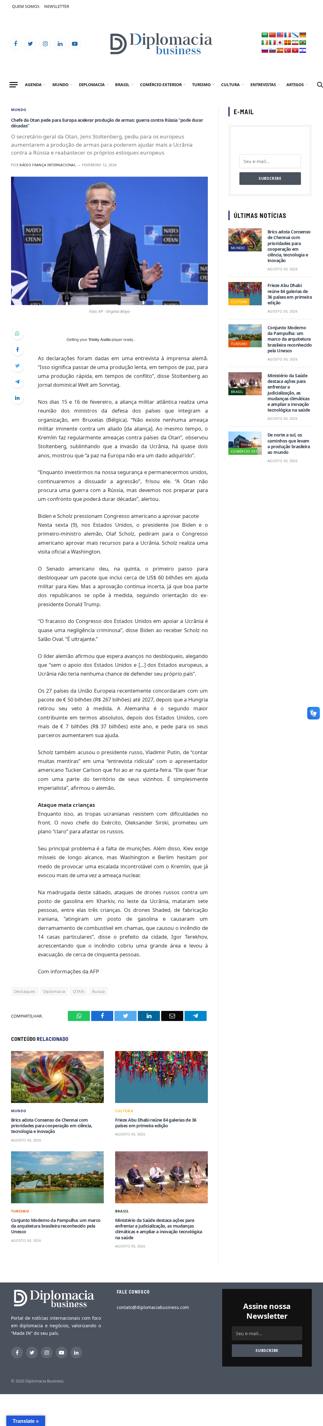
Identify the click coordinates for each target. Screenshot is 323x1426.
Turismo (201, 84)
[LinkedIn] (17, 397)
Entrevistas (263, 84)
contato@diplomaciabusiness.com (153, 1307)
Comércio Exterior (161, 84)
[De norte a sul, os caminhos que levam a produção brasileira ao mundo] (245, 443)
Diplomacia (92, 84)
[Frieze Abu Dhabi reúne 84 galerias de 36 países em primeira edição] (161, 1077)
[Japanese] (280, 43)
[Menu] (13, 85)
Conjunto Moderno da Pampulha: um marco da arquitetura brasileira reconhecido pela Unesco (56, 1226)
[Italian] (272, 43)
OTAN (78, 991)
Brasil (122, 84)
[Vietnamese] (295, 51)
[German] (302, 35)
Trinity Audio (99, 339)
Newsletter (56, 6)
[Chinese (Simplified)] (272, 35)
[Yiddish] (302, 51)
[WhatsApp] (17, 333)
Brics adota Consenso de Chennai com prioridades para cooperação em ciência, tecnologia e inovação (51, 1125)
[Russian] (264, 51)
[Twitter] (17, 365)
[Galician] (295, 35)
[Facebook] (17, 349)
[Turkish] (287, 51)
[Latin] (287, 43)
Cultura (230, 84)
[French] (287, 35)
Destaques (24, 991)
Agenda (33, 84)
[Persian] (295, 43)
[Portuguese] (302, 43)
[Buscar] (319, 85)
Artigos (295, 84)
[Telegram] (17, 381)
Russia (98, 991)
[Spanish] (280, 51)
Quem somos (25, 6)
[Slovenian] (272, 51)
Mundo (60, 84)
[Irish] (264, 43)
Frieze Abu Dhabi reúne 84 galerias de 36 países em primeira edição (156, 1123)
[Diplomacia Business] (161, 44)
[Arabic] (264, 35)
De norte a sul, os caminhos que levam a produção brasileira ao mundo (288, 443)
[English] (280, 35)
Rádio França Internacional (48, 164)
